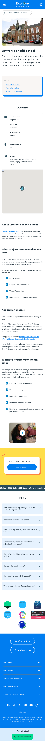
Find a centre (24, 650)
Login (40, 4)
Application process (14, 91)
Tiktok (36, 705)
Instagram (14, 705)
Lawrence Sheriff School (12, 231)
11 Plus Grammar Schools (17, 12)
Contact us (24, 641)
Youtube (31, 705)
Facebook (8, 705)
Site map (22, 712)
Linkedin (25, 705)
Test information (12, 88)
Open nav (4, 4)
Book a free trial (24, 737)
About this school (13, 84)
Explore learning (22, 4)
